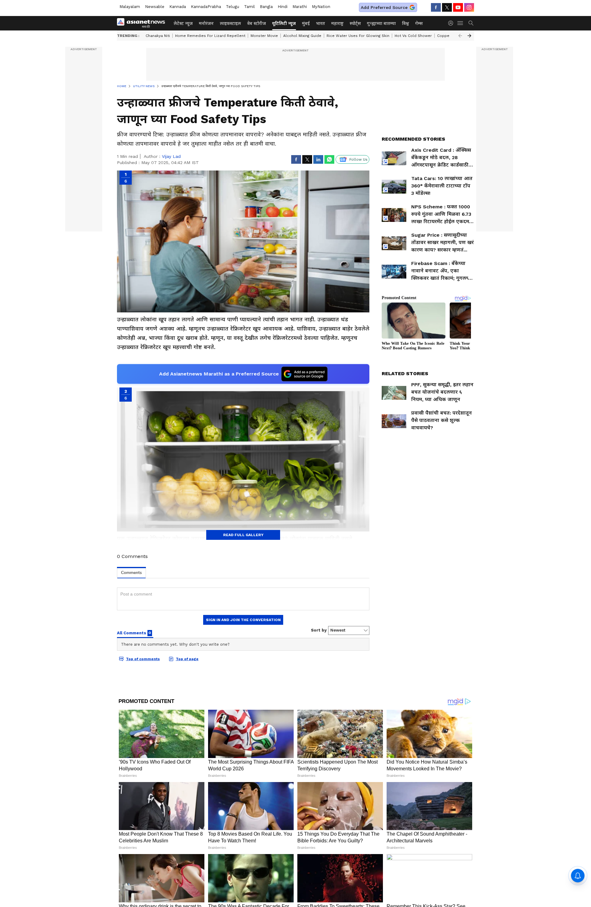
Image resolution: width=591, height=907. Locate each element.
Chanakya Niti (158, 36)
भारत (320, 23)
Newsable (154, 6)
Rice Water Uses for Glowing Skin (358, 36)
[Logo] (143, 23)
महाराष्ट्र (337, 23)
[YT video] (458, 7)
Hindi (282, 6)
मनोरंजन (206, 23)
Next (469, 35)
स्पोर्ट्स (355, 23)
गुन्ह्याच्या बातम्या (381, 23)
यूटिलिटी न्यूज (284, 23)
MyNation (321, 6)
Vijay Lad (171, 156)
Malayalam (129, 6)
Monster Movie (264, 36)
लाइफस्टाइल (230, 23)
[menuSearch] (470, 23)
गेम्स (419, 23)
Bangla (266, 6)
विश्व (405, 23)
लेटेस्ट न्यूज (183, 23)
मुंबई (306, 23)
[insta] (469, 7)
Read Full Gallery (243, 535)
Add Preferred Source (384, 7)
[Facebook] (436, 7)
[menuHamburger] (460, 23)
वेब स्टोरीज (256, 23)
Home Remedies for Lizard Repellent (210, 36)
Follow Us (358, 159)
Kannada (177, 6)
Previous (460, 35)
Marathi (299, 6)
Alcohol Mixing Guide (302, 36)
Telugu (232, 6)
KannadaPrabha (206, 6)
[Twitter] (447, 7)
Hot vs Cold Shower (413, 36)
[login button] (452, 23)
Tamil (249, 6)
